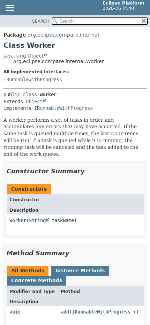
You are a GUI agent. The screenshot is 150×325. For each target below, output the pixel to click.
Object (34, 101)
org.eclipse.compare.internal (63, 35)
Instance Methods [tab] (80, 270)
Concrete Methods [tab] (36, 280)
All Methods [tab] (27, 270)
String (37, 220)
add (65, 312)
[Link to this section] (89, 171)
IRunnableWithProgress (32, 79)
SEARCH (40, 21)
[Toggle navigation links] (9, 8)
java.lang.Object (23, 56)
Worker (17, 220)
